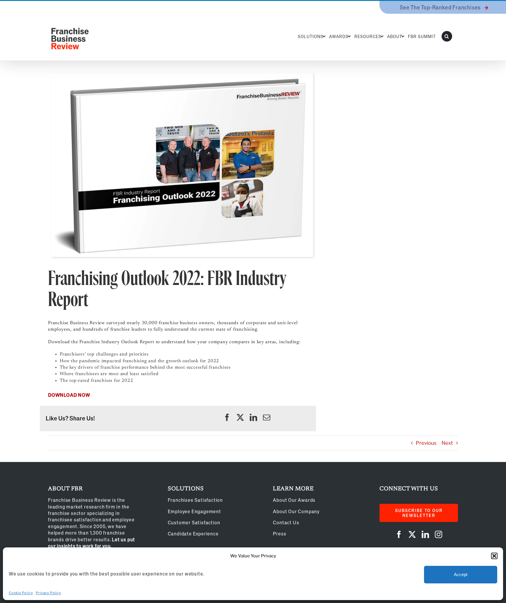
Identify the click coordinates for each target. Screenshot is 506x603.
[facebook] (227, 417)
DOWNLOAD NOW (69, 395)
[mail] (266, 417)
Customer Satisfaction (194, 522)
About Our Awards (294, 500)
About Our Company (296, 511)
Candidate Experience (193, 533)
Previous (426, 443)
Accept (460, 574)
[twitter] (240, 417)
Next (447, 443)
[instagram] (438, 534)
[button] (494, 556)
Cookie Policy (21, 592)
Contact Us (286, 522)
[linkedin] (253, 417)
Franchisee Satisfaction (195, 500)
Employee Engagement (194, 511)
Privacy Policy (48, 592)
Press (279, 533)
